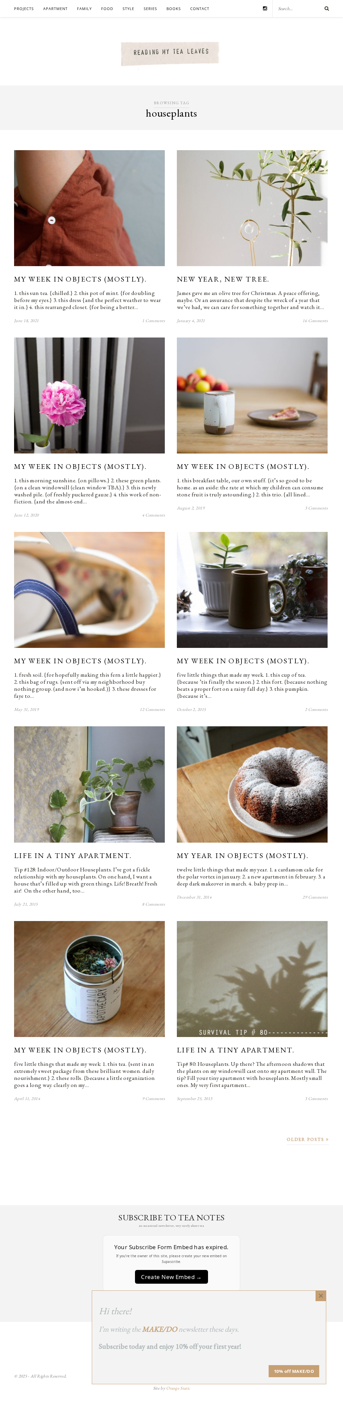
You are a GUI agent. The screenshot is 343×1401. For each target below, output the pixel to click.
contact (199, 8)
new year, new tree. (223, 279)
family (84, 8)
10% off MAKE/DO (294, 1371)
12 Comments (152, 709)
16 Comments (315, 320)
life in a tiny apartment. (73, 855)
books (173, 8)
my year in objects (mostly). (242, 855)
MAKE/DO (159, 1329)
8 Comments (153, 904)
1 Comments (153, 320)
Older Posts (306, 1139)
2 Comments (316, 709)
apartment (55, 8)
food (107, 8)
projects (24, 8)
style (128, 8)
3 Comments (316, 508)
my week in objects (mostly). (80, 279)
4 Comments (153, 515)
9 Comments (153, 1098)
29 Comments (315, 897)
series (150, 8)
